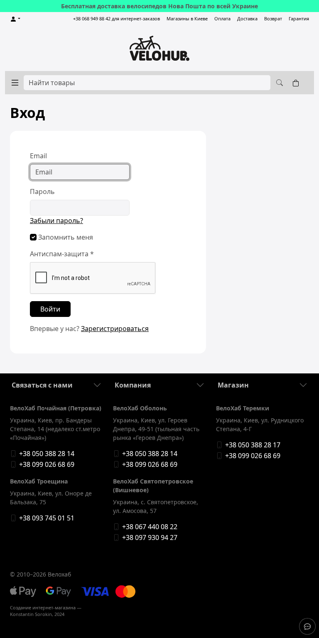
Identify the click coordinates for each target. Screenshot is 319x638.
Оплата (222, 18)
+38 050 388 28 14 (46, 453)
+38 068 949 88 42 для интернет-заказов (116, 18)
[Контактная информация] (307, 626)
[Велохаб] (159, 48)
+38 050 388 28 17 (252, 444)
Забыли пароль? (56, 220)
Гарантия (299, 18)
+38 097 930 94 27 (149, 537)
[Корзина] (297, 82)
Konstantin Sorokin (31, 614)
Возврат (273, 18)
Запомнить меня (65, 237)
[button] (15, 18)
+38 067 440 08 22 (149, 526)
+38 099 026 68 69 (46, 464)
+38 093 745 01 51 (46, 518)
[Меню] (15, 83)
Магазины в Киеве (187, 18)
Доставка (247, 18)
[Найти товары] (278, 83)
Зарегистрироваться (115, 328)
